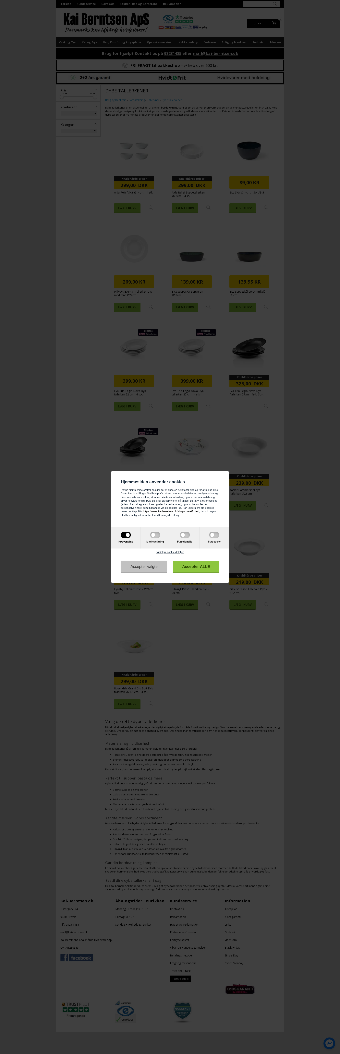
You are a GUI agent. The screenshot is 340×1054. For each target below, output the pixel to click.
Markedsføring (155, 541)
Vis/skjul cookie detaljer (170, 552)
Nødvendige (125, 541)
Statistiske (214, 541)
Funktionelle (184, 541)
